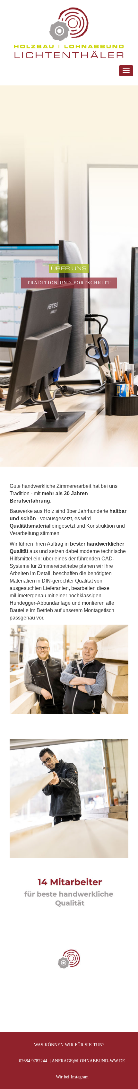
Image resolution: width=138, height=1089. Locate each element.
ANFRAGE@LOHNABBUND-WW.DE (88, 1060)
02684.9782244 (32, 1060)
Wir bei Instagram (71, 1077)
